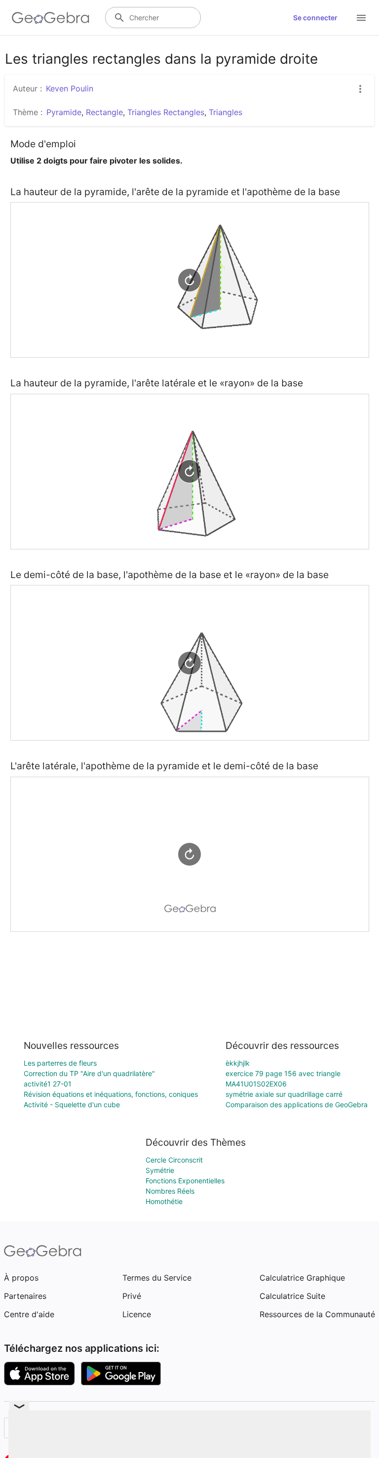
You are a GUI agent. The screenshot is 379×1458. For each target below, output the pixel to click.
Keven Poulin (69, 88)
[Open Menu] (361, 18)
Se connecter (315, 17)
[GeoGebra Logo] (50, 18)
